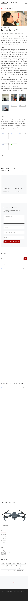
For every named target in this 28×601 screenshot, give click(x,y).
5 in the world (3, 534)
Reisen (23, 568)
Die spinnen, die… (6, 191)
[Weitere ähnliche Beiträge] (25, 171)
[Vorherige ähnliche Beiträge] (22, 171)
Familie (12, 565)
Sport (14, 570)
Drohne (3, 565)
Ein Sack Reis (3, 538)
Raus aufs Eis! (18, 191)
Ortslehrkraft (12, 568)
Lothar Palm (5, 33)
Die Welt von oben (4, 525)
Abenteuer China (4, 536)
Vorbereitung (20, 570)
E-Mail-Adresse (9, 232)
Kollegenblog (3, 540)
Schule (3, 570)
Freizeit (18, 565)
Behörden (8, 563)
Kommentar (8, 216)
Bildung (19, 563)
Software (9, 570)
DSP (8, 565)
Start (2, 8)
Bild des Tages (8, 552)
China (24, 563)
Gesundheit (4, 568)
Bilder (5, 8)
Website (7, 237)
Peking (18, 568)
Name (6, 227)
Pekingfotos (3, 542)
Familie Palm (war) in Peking (12, 591)
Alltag (3, 563)
